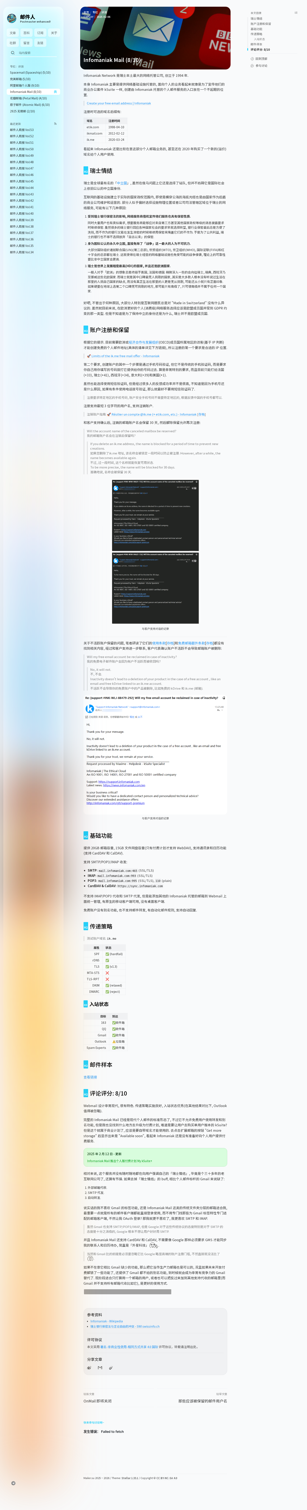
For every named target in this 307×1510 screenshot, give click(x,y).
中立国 (122, 182)
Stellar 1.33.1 (130, 1478)
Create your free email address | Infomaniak (119, 103)
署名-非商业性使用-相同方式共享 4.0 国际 (129, 1347)
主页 (86, 12)
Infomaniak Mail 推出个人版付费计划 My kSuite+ (119, 1161)
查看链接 (90, 1076)
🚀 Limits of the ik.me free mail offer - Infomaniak (123, 356)
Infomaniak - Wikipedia (106, 1321)
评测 (104, 12)
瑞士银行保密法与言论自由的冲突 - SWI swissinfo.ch (125, 1326)
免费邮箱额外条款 (191, 642)
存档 (201, 414)
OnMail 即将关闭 (98, 1401)
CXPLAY (88, 17)
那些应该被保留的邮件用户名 (202, 1401)
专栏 (95, 12)
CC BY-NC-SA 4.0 (166, 1478)
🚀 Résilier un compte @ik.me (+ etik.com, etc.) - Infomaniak (152, 414)
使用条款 (159, 642)
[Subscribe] (55, 123)
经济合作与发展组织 (144, 342)
